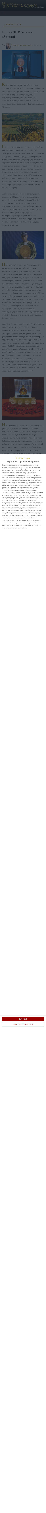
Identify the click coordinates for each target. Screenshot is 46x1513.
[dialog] (23, 983)
